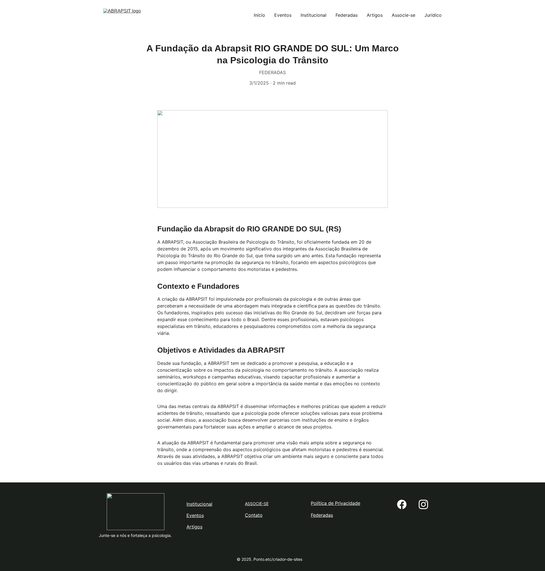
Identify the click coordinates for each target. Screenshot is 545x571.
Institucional (313, 15)
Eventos (283, 15)
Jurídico (433, 15)
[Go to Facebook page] (401, 504)
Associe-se (403, 15)
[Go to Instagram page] (423, 504)
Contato (254, 515)
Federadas (347, 15)
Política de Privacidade (335, 503)
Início (259, 15)
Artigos (375, 15)
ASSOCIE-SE (257, 503)
